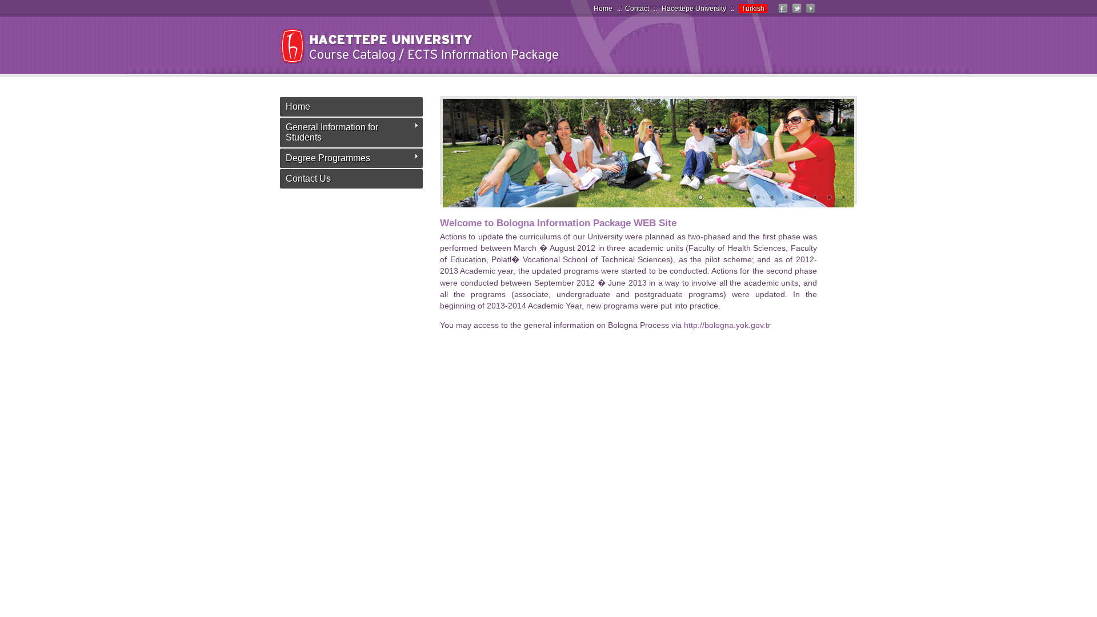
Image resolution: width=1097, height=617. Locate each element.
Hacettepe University (694, 9)
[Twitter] (796, 13)
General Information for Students (332, 132)
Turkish (753, 9)
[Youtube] (810, 13)
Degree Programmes (328, 158)
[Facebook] (783, 13)
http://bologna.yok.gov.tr (727, 325)
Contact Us (308, 178)
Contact (637, 9)
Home (603, 9)
